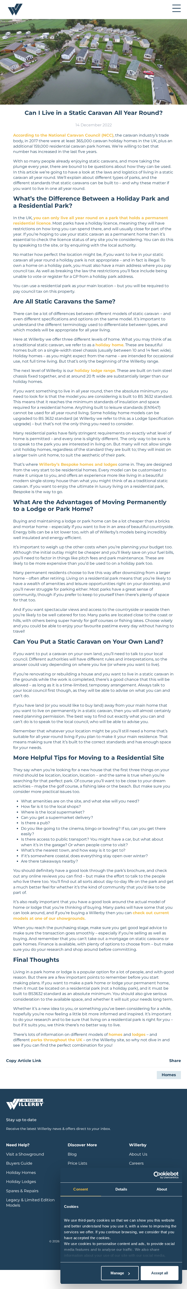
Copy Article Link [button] (23, 1060)
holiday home (109, 345)
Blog (72, 1154)
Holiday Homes (21, 1172)
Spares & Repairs (22, 1191)
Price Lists (77, 1163)
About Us (138, 1154)
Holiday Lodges (21, 1181)
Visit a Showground (25, 1154)
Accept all (159, 1273)
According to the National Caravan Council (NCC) (63, 135)
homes (115, 1034)
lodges (139, 1034)
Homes (169, 1074)
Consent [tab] (80, 1189)
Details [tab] (121, 1189)
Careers (136, 1163)
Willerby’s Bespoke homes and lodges (78, 464)
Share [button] (175, 1060)
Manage (117, 1273)
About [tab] (162, 1189)
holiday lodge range (95, 370)
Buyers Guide (19, 1163)
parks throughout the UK (56, 1040)
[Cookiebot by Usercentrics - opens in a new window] (157, 1175)
